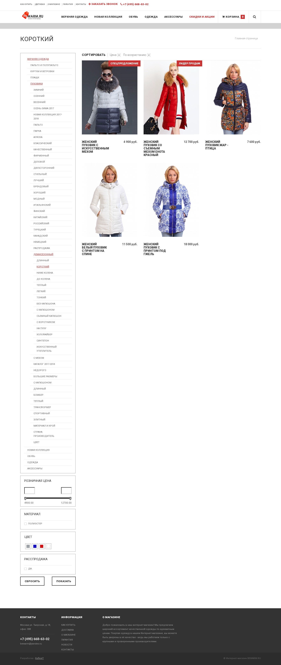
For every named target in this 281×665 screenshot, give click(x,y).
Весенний (39, 102)
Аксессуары (173, 16)
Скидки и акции (202, 16)
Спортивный (42, 413)
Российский (41, 223)
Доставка (40, 4)
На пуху (41, 328)
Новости (66, 644)
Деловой (39, 162)
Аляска (38, 137)
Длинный (43, 260)
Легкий (41, 291)
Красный (41, 546)
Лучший (39, 180)
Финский (39, 211)
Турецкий (40, 229)
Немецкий (40, 242)
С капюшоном (46, 310)
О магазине (54, 4)
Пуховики (36, 83)
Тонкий (41, 297)
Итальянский (42, 205)
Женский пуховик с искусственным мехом (94, 146)
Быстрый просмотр (110, 133)
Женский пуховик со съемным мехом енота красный (154, 148)
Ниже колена (45, 273)
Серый (28, 546)
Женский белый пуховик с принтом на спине (94, 249)
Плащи (34, 77)
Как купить (26, 4)
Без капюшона (46, 303)
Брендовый (41, 186)
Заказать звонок (104, 4)
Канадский (41, 236)
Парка (37, 131)
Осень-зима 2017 (44, 108)
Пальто (38, 125)
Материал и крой (44, 425)
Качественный (43, 149)
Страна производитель (44, 434)
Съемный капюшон (49, 316)
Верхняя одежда (74, 16)
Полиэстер (35, 523)
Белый (48, 546)
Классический (43, 143)
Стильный (40, 174)
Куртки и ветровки (42, 71)
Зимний (39, 90)
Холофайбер (44, 334)
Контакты (81, 4)
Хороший (39, 192)
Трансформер (42, 407)
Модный (39, 199)
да (30, 568)
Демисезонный (43, 254)
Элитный (39, 419)
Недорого (40, 370)
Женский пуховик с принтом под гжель (155, 249)
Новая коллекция (108, 16)
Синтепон (43, 340)
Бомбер (38, 395)
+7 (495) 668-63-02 (34, 639)
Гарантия (68, 4)
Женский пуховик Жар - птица (216, 145)
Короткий (43, 266)
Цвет (36, 442)
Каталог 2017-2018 (44, 364)
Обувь (133, 16)
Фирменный (41, 155)
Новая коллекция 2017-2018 (48, 116)
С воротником (46, 322)
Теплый (41, 285)
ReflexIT (39, 658)
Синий (35, 546)
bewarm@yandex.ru (31, 643)
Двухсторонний (44, 168)
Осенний (39, 96)
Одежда (151, 16)
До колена (43, 279)
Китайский (40, 217)
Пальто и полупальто (44, 65)
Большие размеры (45, 376)
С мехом (39, 358)
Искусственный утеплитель (47, 349)
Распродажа (42, 248)
